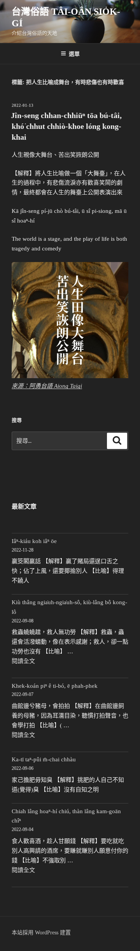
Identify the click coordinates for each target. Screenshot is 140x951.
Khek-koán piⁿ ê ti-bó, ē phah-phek (55, 686)
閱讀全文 (23, 661)
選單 (74, 53)
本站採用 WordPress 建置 (41, 933)
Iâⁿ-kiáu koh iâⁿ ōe (34, 541)
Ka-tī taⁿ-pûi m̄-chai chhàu (44, 759)
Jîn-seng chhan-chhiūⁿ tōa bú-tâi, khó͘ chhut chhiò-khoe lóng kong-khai (66, 126)
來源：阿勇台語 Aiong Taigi (47, 386)
